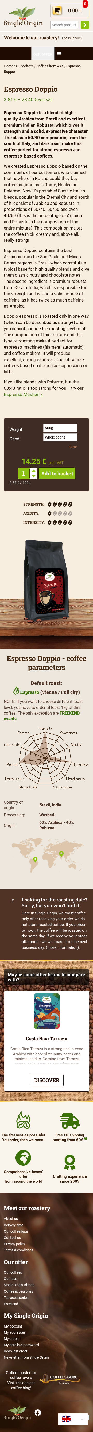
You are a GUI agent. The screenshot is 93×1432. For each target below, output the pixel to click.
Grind (14, 438)
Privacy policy (14, 1244)
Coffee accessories (18, 1291)
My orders (11, 1339)
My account (13, 1326)
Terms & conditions (18, 1250)
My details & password (21, 1345)
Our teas (10, 1279)
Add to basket (57, 473)
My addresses (14, 1332)
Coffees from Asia (50, 66)
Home (8, 66)
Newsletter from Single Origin (26, 1357)
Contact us (12, 1237)
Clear (73, 447)
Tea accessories (16, 1298)
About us (11, 1219)
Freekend (11, 1304)
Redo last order (15, 1351)
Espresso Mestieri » (23, 394)
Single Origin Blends (19, 1285)
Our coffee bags (16, 1231)
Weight (15, 429)
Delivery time (13, 1225)
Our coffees (25, 66)
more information (62, 947)
